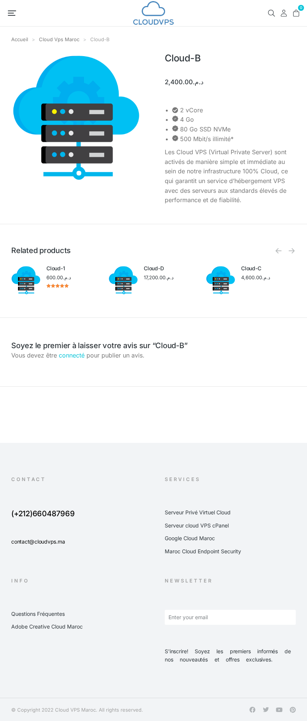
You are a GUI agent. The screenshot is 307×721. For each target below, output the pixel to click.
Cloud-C (251, 268)
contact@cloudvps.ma (38, 541)
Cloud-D (154, 268)
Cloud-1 (55, 268)
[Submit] (279, 619)
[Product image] (26, 280)
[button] (11, 13)
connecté (72, 355)
